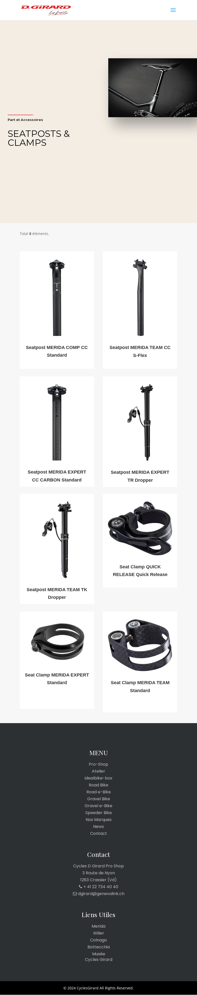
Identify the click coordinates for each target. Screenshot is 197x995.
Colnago (98, 940)
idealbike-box (98, 778)
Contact (98, 833)
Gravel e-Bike (98, 806)
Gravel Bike (98, 799)
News (98, 826)
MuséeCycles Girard (98, 956)
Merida (98, 926)
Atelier (98, 771)
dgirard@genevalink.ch (100, 894)
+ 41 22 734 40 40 (100, 887)
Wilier (98, 933)
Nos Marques (99, 820)
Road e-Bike (98, 792)
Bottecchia (98, 947)
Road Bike (98, 785)
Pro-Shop (98, 764)
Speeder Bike (98, 813)
